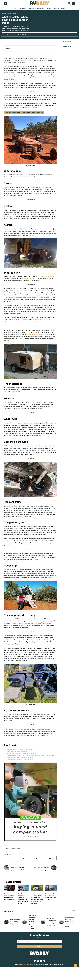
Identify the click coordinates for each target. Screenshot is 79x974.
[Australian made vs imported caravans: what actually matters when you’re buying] (61, 922)
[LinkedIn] (50, 858)
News (39, 8)
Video (63, 8)
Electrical (23, 8)
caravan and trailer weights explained (38, 334)
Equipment (32, 8)
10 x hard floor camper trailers (17, 751)
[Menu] (73, 3)
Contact (40, 957)
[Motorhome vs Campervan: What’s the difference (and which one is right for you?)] (23, 888)
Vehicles (56, 8)
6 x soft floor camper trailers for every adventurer (23, 753)
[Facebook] (10, 858)
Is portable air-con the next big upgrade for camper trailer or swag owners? (51, 922)
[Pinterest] (36, 858)
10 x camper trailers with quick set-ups (20, 759)
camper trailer (16, 848)
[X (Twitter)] (23, 858)
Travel (49, 8)
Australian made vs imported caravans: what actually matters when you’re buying (69, 922)
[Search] (69, 3)
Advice (15, 8)
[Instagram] (38, 961)
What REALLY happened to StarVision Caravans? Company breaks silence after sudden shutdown (33, 922)
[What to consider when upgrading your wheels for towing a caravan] (9, 888)
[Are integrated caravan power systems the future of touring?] (51, 888)
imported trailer (30, 278)
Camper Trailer (11, 13)
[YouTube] (41, 961)
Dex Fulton (6, 34)
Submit (39, 946)
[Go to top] (75, 965)
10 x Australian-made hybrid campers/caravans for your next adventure (30, 755)
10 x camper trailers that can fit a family (20, 757)
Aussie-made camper (45, 276)
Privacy (45, 957)
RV (43, 8)
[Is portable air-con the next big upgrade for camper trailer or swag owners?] (43, 922)
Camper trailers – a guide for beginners (20, 749)
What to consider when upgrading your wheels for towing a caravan (15, 922)
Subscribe (34, 957)
